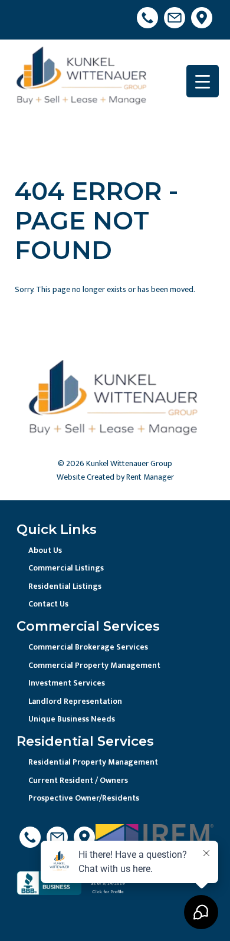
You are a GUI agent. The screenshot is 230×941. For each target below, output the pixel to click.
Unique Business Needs (71, 719)
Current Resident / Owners (78, 780)
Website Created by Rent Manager (115, 477)
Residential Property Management (93, 762)
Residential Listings (64, 586)
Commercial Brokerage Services (88, 647)
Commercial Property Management (94, 665)
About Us (45, 550)
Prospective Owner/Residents (83, 798)
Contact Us (48, 604)
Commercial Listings (66, 568)
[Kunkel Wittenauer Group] (83, 78)
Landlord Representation (75, 701)
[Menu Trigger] (202, 81)
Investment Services (66, 683)
